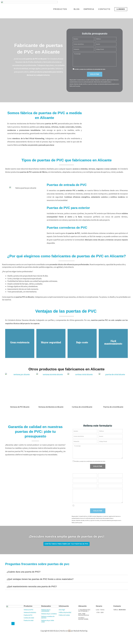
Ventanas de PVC (28, 610)
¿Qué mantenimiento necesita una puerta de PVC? (32, 586)
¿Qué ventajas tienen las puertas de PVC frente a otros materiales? (40, 579)
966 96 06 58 (122, 610)
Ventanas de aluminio (30, 612)
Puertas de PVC (28, 615)
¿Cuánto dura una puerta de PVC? (23, 572)
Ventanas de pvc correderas (49, 614)
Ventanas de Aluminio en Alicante (50, 407)
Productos (60, 9)
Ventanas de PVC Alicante (19, 407)
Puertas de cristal (28, 620)
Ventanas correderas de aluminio (47, 617)
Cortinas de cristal (29, 618)
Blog (77, 9)
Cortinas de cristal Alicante (82, 407)
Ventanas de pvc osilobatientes (45, 610)
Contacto (104, 9)
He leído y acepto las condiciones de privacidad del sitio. (89, 69)
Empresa (89, 9)
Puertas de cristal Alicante (113, 407)
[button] (66, 571)
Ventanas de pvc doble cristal (47, 621)
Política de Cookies (64, 615)
